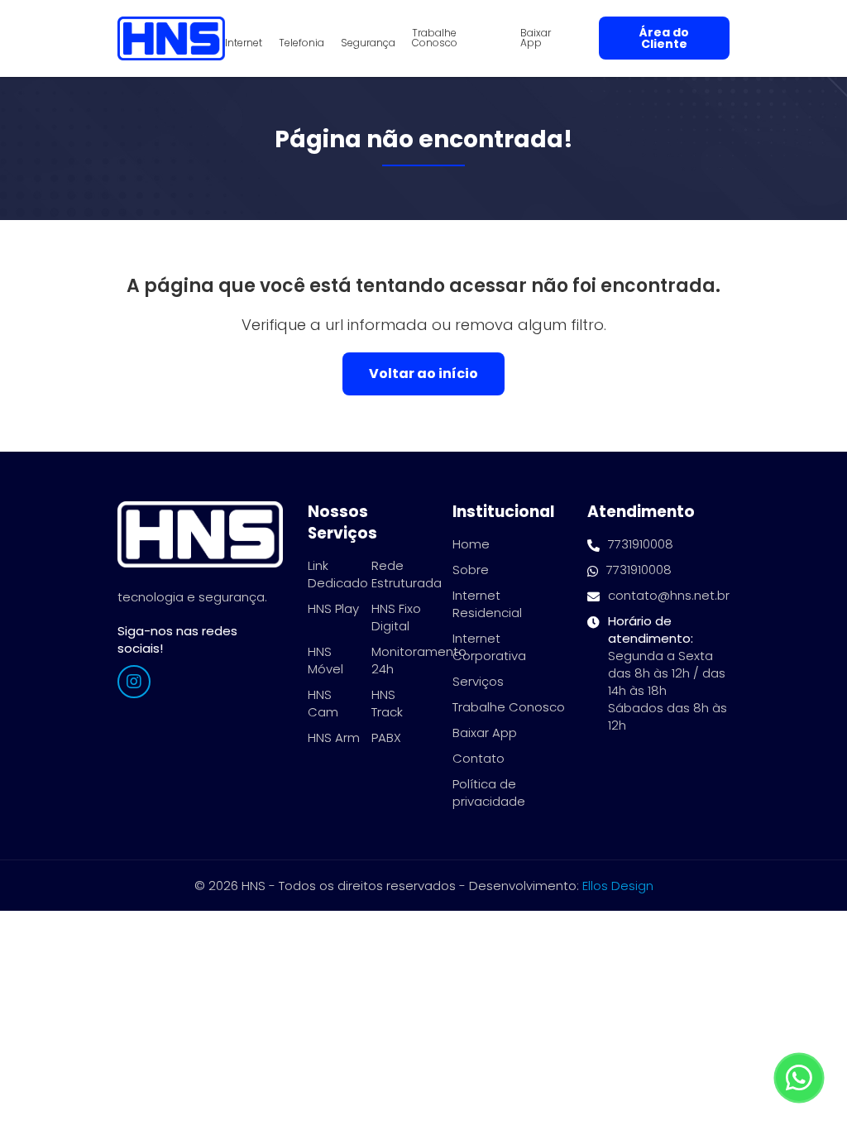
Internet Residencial (487, 604)
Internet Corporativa (489, 647)
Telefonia (301, 43)
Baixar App (535, 38)
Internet (243, 43)
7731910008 (640, 544)
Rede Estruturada (406, 574)
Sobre (470, 569)
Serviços (478, 681)
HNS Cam (323, 703)
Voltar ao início (423, 373)
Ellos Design (617, 885)
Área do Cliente (664, 38)
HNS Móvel (325, 660)
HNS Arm (334, 737)
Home (471, 544)
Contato (478, 758)
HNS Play (333, 608)
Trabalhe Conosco (434, 38)
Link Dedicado (338, 574)
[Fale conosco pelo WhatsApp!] (799, 1078)
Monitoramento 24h (419, 660)
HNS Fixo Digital (396, 617)
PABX (386, 737)
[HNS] (171, 38)
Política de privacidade (488, 792)
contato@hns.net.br (669, 595)
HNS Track (387, 703)
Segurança (368, 43)
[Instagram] (134, 681)
